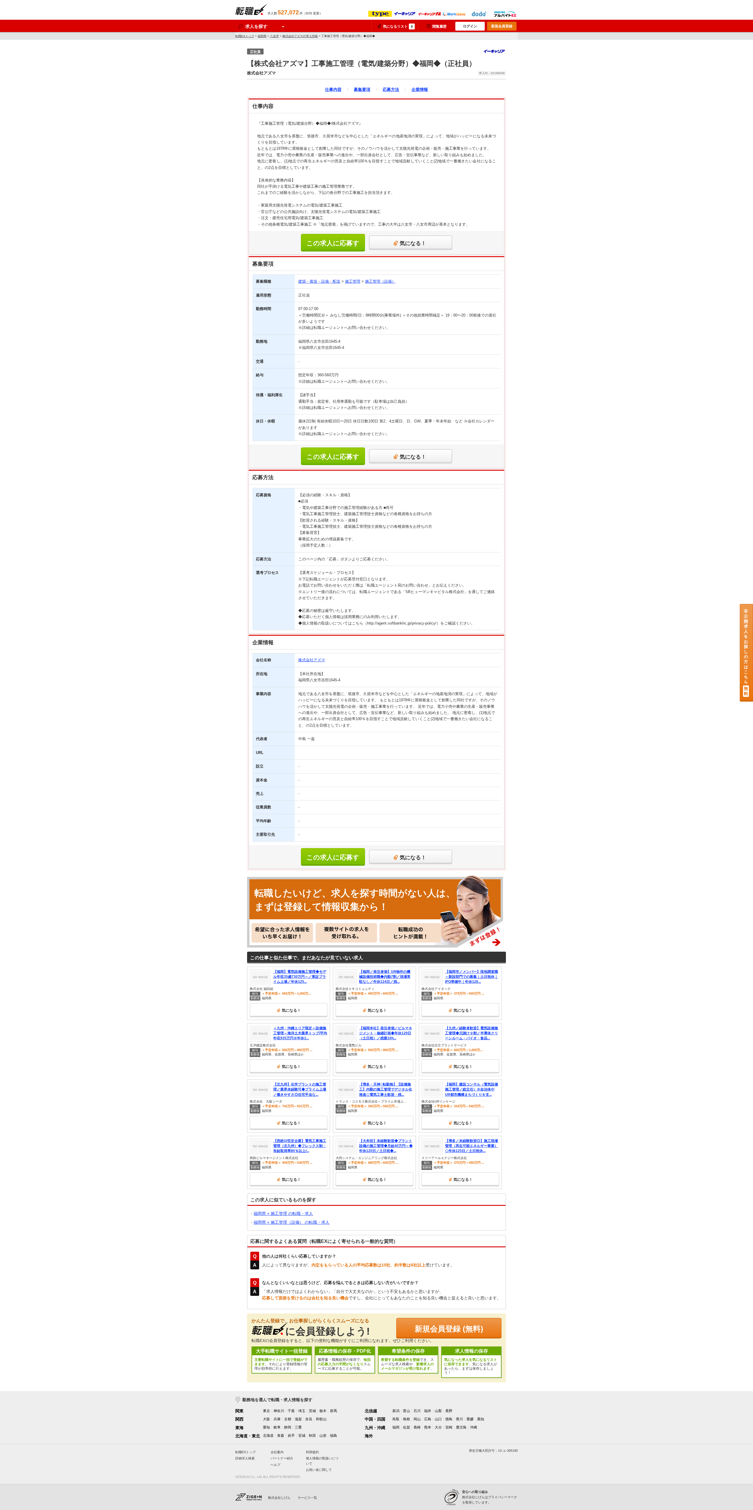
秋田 (312, 1436)
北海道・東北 (247, 1436)
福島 (333, 1436)
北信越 (371, 1411)
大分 (438, 1427)
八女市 (274, 36)
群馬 (333, 1411)
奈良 (308, 1419)
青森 (280, 1436)
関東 (239, 1411)
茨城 (312, 1411)
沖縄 (473, 1427)
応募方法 (391, 89)
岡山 (417, 1419)
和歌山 (321, 1419)
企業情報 (420, 89)
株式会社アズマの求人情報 (300, 36)
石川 (417, 1411)
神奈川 (279, 1411)
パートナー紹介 (282, 1458)
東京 (266, 1411)
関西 (239, 1419)
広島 (427, 1419)
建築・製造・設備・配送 (319, 281)
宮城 (301, 1436)
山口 (438, 1419)
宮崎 (448, 1427)
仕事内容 (333, 89)
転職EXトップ (244, 36)
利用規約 (312, 1452)
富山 (406, 1411)
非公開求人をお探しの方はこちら (746, 652)
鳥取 (395, 1419)
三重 (298, 1427)
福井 (427, 1411)
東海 (239, 1427)
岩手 (291, 1436)
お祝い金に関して (319, 1469)
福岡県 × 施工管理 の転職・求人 (283, 1213)
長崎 (417, 1427)
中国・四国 (375, 1419)
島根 (406, 1419)
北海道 (268, 1436)
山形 (322, 1436)
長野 (448, 1411)
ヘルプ (275, 1464)
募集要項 (362, 89)
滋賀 (298, 1419)
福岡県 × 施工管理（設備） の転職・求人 (291, 1222)
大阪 (266, 1419)
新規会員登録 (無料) (449, 1328)
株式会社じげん (279, 1497)
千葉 (291, 1411)
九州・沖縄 (375, 1427)
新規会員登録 (501, 26)
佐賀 (406, 1427)
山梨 (438, 1411)
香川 (459, 1419)
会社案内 (277, 1452)
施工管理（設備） (380, 281)
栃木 (322, 1411)
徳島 (448, 1419)
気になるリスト (398, 26)
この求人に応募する (332, 245)
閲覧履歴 (439, 26)
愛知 (266, 1427)
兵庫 (277, 1419)
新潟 (395, 1411)
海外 (369, 1436)
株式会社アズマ (311, 660)
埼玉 (301, 1411)
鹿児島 (461, 1427)
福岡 (395, 1427)
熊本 (427, 1427)
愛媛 (470, 1419)
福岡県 (262, 36)
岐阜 (277, 1427)
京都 (287, 1419)
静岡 (287, 1427)
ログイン (470, 26)
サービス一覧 (307, 1497)
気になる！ (413, 243)
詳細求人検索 (245, 1458)
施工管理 (352, 281)
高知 (480, 1419)
